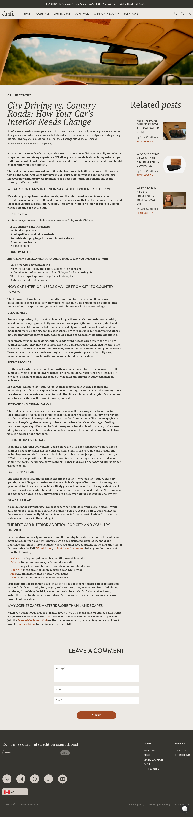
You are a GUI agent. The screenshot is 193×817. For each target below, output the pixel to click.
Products (180, 743)
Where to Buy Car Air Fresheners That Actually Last (147, 196)
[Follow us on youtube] (62, 779)
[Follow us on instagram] (20, 779)
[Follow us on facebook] (34, 779)
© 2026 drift (9, 804)
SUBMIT (96, 715)
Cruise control (20, 95)
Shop (27, 13)
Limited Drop (62, 13)
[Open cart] (182, 13)
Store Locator (153, 760)
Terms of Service (28, 804)
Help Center (151, 769)
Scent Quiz (131, 13)
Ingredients (183, 755)
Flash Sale (42, 13)
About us (149, 750)
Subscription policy (159, 804)
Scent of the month (106, 13)
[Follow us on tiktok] (48, 779)
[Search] (175, 13)
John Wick (82, 13)
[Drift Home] (8, 13)
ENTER (65, 752)
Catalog (180, 750)
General (148, 743)
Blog (147, 755)
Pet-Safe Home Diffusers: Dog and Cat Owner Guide (148, 126)
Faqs (147, 764)
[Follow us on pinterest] (6, 779)
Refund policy (136, 804)
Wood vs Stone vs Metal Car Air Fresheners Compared (148, 160)
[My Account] (189, 13)
